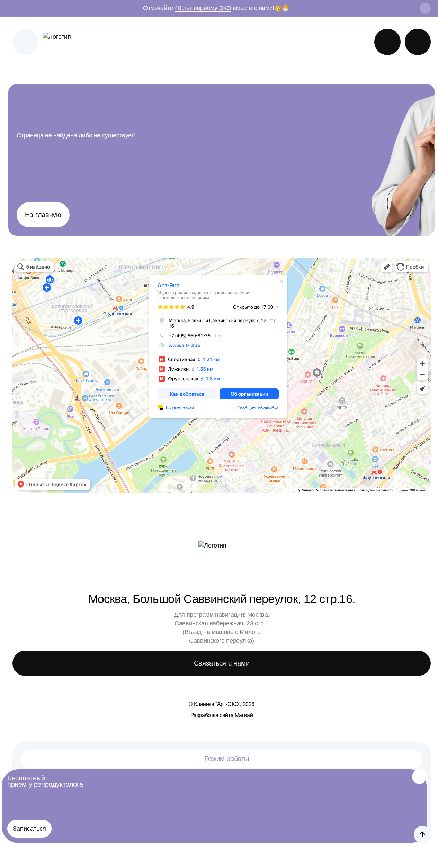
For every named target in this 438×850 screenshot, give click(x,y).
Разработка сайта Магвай (221, 715)
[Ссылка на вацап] (387, 42)
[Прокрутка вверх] (422, 834)
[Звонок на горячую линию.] (418, 42)
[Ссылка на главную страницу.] (63, 42)
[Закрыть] (419, 776)
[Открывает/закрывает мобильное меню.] (25, 42)
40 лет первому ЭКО (203, 7)
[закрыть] (425, 8)
